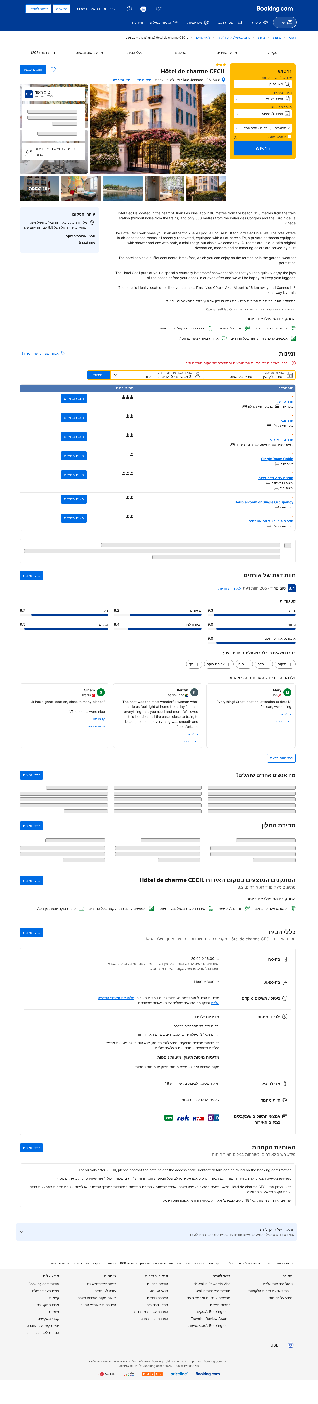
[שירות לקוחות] (129, 9)
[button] (263, 128)
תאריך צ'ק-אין (283, 92)
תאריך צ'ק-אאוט (281, 107)
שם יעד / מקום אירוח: (277, 78)
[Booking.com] (275, 9)
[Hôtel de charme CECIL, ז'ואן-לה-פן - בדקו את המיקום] (223, 80)
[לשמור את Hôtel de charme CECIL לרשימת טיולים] (53, 69)
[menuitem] (285, 22)
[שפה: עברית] (143, 9)
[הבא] (25, 126)
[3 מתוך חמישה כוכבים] (221, 64)
